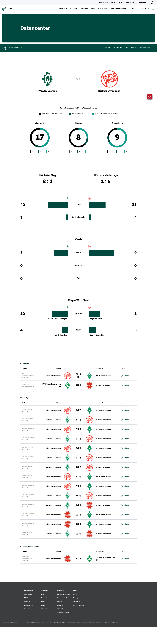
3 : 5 (78, 375)
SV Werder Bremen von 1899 (51, 385)
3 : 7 (78, 410)
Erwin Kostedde (97, 335)
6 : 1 (78, 385)
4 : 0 (78, 476)
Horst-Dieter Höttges (57, 319)
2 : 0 (78, 429)
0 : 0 (78, 495)
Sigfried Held (96, 319)
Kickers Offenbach (53, 376)
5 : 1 (78, 448)
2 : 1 (78, 486)
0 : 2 (78, 467)
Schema (127, 376)
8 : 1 (78, 419)
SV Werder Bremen (103, 376)
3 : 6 (78, 457)
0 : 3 (78, 524)
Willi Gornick (61, 335)
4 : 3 (78, 558)
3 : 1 (78, 438)
